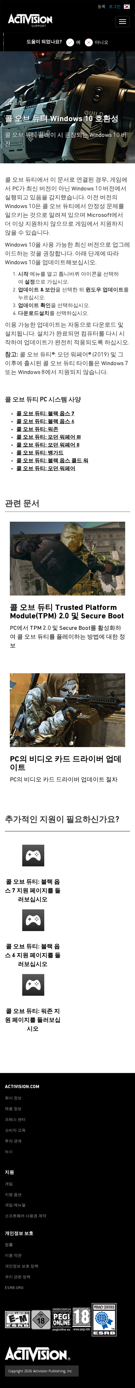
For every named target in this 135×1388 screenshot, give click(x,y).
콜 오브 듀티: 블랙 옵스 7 (45, 413)
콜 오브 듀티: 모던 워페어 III (48, 437)
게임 (9, 1184)
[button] (127, 6)
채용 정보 (13, 1109)
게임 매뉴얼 (15, 1205)
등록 (102, 7)
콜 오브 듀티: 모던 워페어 (45, 468)
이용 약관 (13, 1256)
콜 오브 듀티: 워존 (37, 429)
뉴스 (9, 1152)
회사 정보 (13, 1098)
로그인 (115, 7)
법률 (9, 1245)
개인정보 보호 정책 (21, 1266)
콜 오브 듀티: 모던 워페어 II (47, 445)
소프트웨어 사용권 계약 (25, 1216)
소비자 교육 (15, 1131)
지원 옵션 (13, 1195)
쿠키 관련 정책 (17, 1277)
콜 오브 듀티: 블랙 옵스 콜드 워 (52, 461)
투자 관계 (13, 1141)
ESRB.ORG (14, 1288)
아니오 (101, 42)
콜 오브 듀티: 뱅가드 (40, 453)
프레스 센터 (15, 1120)
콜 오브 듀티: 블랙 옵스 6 (45, 421)
